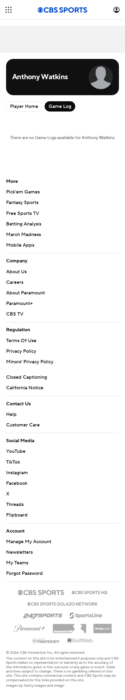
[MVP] (102, 626)
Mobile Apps (20, 245)
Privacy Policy (21, 351)
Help (11, 414)
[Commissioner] (69, 626)
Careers (14, 282)
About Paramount (25, 293)
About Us (16, 272)
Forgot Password (24, 573)
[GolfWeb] (80, 641)
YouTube (15, 451)
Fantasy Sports (22, 202)
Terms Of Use (21, 341)
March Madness (23, 235)
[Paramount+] (30, 627)
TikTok (13, 462)
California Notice (24, 388)
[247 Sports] (42, 614)
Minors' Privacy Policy (29, 362)
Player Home (24, 106)
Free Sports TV (22, 213)
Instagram (17, 473)
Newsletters (19, 552)
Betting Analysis (23, 224)
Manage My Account (28, 542)
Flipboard (17, 515)
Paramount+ (19, 303)
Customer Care (23, 425)
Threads (15, 504)
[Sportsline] (86, 614)
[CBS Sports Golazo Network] (62, 603)
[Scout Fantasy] (46, 640)
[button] (8, 10)
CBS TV (14, 314)
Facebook (16, 483)
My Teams (17, 563)
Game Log (60, 106)
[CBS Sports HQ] (89, 592)
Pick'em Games (23, 192)
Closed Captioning (26, 377)
